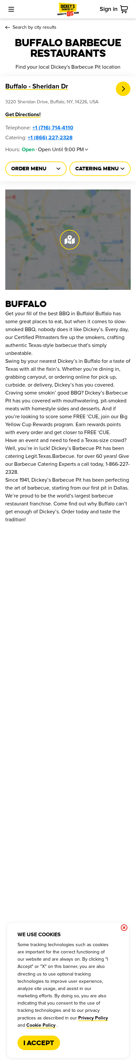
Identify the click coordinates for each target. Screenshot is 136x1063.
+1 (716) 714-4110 (52, 127)
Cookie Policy (40, 1025)
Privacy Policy (93, 1018)
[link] (125, 9)
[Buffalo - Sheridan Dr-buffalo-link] (123, 89)
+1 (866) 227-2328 (50, 137)
